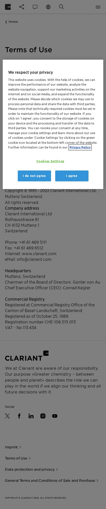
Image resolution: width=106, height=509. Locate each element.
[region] (53, 124)
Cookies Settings (50, 161)
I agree (71, 176)
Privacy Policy (80, 147)
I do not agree (34, 176)
